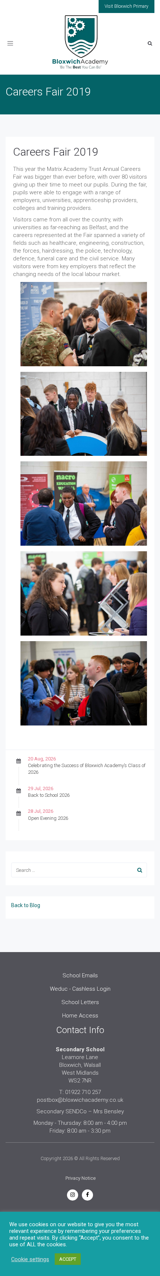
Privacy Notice (80, 1178)
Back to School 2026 (49, 795)
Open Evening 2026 (48, 818)
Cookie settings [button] (30, 1259)
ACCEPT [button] (67, 1259)
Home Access (80, 1015)
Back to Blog (25, 905)
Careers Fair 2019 (56, 151)
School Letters (80, 1002)
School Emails (80, 975)
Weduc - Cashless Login (80, 989)
